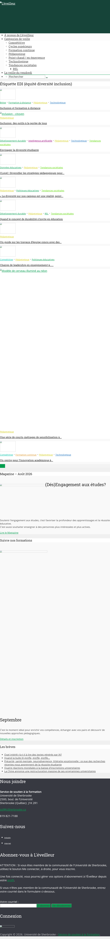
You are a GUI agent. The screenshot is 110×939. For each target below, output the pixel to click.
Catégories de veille (17, 39)
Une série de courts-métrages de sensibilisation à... (31, 437)
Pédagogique (17, 54)
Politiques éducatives (27, 190)
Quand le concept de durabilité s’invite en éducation (31, 219)
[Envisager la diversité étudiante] (8, 137)
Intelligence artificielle (40, 140)
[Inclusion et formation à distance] (8, 98)
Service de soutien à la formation (79, 934)
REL (15, 69)
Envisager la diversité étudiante (19, 150)
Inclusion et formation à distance (20, 108)
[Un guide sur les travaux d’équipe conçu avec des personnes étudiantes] (8, 233)
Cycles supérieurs (20, 46)
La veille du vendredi (18, 72)
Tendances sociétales (23, 65)
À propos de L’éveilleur (19, 35)
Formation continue (22, 50)
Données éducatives (10, 167)
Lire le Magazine (9, 532)
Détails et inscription (11, 739)
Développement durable (13, 140)
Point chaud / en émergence (27, 57)
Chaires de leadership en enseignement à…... (26, 265)
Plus (2, 466)
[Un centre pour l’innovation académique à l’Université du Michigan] (8, 451)
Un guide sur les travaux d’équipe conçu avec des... (31, 242)
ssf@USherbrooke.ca (13, 809)
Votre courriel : (9, 902)
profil (10, 880)
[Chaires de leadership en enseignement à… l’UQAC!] (8, 255)
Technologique (18, 61)
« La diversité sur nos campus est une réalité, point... (31, 196)
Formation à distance (19, 102)
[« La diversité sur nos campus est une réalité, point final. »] (8, 186)
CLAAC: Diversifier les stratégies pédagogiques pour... (32, 173)
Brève (3, 102)
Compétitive (17, 42)
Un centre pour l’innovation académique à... (26, 460)
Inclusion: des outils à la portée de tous (23, 123)
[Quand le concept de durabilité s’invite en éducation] (8, 209)
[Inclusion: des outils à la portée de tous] (12, 114)
